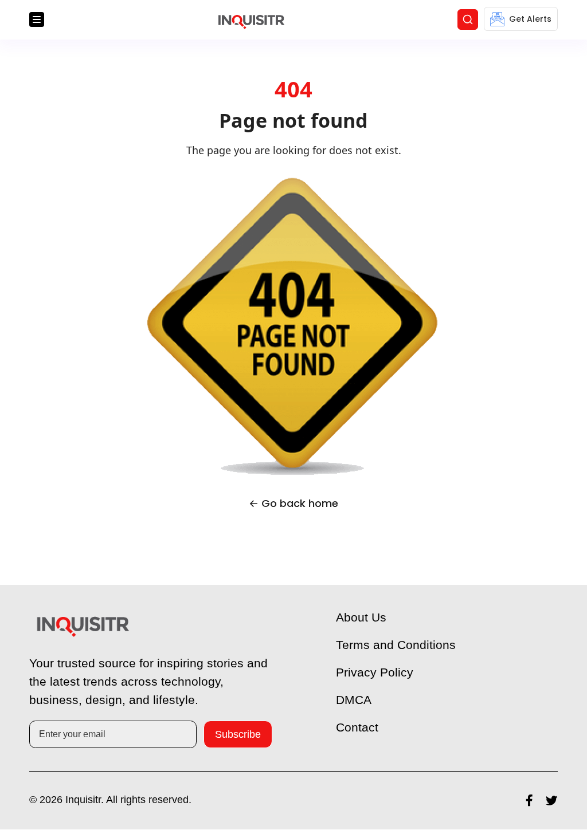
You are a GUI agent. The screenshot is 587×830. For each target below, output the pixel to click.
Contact (358, 728)
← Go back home (293, 504)
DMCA (354, 700)
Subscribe (237, 735)
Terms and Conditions (398, 645)
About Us (362, 618)
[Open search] (467, 20)
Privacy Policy (376, 673)
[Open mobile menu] (36, 20)
